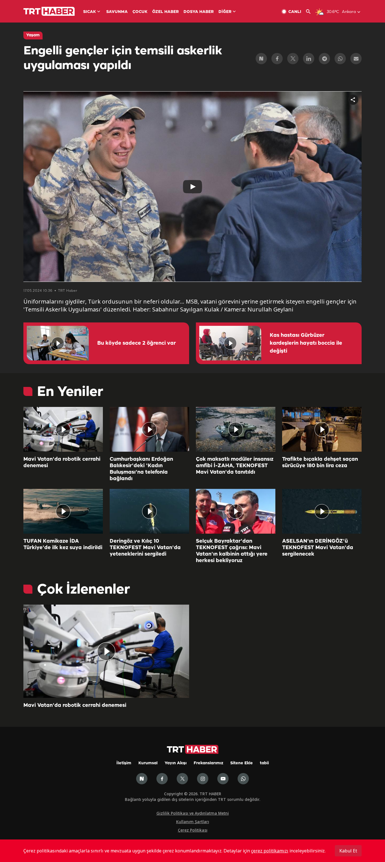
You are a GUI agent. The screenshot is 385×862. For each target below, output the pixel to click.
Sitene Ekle (241, 763)
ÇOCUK (139, 12)
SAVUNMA (117, 12)
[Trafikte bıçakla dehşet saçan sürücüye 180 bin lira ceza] (322, 429)
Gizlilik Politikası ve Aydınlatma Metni (192, 813)
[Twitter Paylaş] (292, 58)
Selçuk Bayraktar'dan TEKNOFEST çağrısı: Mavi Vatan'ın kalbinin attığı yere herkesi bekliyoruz (231, 550)
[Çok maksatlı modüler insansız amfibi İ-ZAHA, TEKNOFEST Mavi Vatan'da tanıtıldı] (235, 429)
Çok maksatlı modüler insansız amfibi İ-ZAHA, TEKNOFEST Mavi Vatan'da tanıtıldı (234, 465)
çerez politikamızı (269, 851)
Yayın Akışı (176, 763)
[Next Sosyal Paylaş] (261, 58)
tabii (264, 763)
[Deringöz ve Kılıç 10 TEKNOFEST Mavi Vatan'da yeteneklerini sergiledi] (149, 511)
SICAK (89, 12)
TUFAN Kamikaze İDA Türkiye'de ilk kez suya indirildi (62, 544)
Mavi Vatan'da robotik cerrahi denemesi (61, 462)
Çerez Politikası (192, 830)
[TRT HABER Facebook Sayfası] (162, 778)
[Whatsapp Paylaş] (340, 58)
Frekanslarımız (208, 763)
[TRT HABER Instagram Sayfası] (202, 778)
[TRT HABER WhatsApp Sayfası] (243, 778)
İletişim (123, 763)
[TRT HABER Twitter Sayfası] (182, 778)
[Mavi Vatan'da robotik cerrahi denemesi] (63, 429)
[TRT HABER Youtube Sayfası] (223, 778)
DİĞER (224, 12)
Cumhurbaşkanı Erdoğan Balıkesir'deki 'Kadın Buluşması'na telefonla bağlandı (141, 469)
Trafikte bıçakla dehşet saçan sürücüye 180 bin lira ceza (320, 462)
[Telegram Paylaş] (324, 58)
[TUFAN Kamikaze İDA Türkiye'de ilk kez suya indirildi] (63, 511)
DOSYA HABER (198, 12)
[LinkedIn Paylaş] (308, 58)
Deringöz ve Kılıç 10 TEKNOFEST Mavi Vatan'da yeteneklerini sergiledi (145, 547)
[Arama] (310, 11)
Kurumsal (148, 763)
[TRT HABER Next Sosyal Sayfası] (141, 778)
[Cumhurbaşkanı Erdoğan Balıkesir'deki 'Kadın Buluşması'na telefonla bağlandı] (149, 429)
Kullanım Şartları (192, 821)
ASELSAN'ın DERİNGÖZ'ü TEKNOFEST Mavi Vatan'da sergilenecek (317, 547)
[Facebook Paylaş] (277, 58)
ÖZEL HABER (165, 12)
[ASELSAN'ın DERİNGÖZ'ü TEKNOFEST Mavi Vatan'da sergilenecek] (322, 511)
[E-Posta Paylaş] (356, 58)
